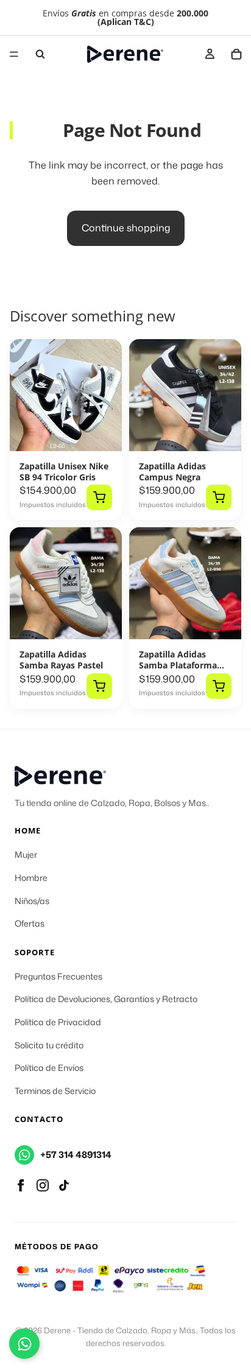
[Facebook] (21, 1185)
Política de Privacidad (58, 1022)
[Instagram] (43, 1185)
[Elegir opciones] (99, 497)
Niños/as (32, 901)
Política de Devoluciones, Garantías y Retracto (106, 999)
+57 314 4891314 (75, 1154)
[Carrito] (236, 54)
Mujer (26, 854)
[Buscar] (40, 54)
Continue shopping (126, 227)
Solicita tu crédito (49, 1045)
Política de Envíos (49, 1067)
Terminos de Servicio (55, 1090)
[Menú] (14, 54)
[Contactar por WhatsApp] (24, 1343)
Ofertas (29, 923)
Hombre (31, 877)
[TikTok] (63, 1185)
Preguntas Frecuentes (58, 976)
